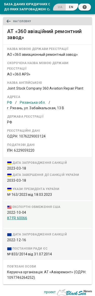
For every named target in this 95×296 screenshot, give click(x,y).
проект (50, 292)
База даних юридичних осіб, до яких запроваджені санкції (32, 6)
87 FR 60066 (17, 218)
